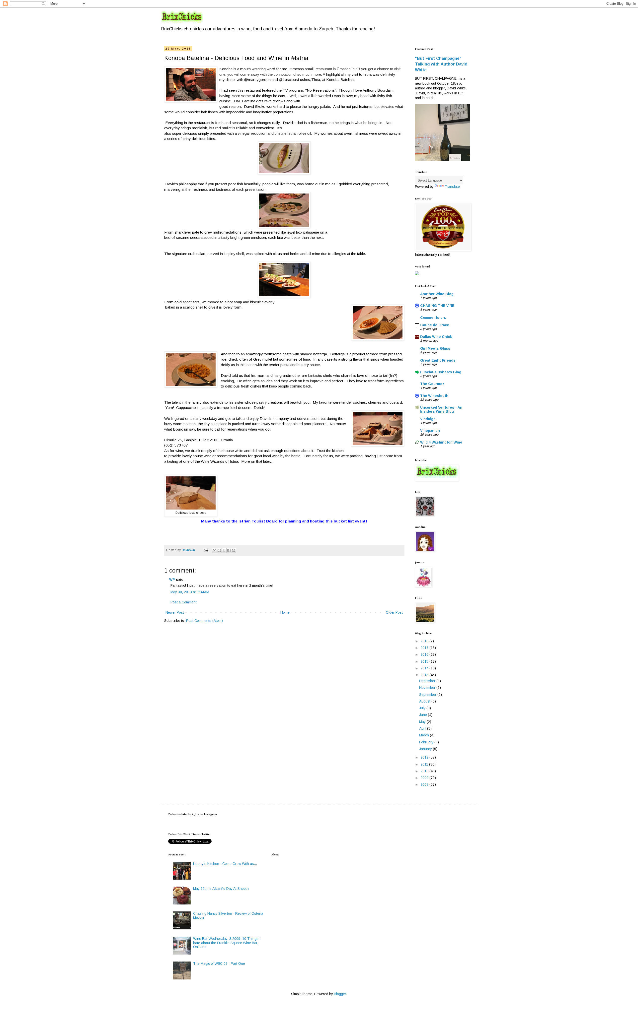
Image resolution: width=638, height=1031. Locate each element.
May (423, 722)
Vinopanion (430, 431)
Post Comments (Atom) (204, 621)
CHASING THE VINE (437, 306)
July (422, 708)
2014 (424, 668)
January (426, 749)
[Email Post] (205, 550)
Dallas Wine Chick (436, 337)
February (426, 742)
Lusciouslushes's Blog (440, 372)
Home (285, 612)
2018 (424, 641)
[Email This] (214, 550)
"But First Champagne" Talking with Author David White (441, 64)
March (424, 735)
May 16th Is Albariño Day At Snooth (221, 889)
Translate (452, 187)
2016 (424, 654)
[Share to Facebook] (228, 550)
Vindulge (428, 419)
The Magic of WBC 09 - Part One (219, 964)
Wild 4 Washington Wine (441, 442)
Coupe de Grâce (434, 325)
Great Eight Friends (438, 360)
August (425, 701)
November (427, 688)
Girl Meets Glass (435, 348)
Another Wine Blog (437, 294)
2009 (424, 778)
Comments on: (433, 318)
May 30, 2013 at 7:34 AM (189, 592)
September (428, 695)
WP (172, 579)
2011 (424, 764)
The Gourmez (432, 384)
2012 (424, 757)
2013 (424, 675)
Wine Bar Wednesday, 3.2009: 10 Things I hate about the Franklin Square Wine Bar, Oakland (226, 943)
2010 (424, 771)
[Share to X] (224, 550)
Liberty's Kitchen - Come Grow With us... (225, 864)
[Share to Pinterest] (233, 550)
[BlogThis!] (219, 550)
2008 (424, 784)
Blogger (340, 994)
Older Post (394, 612)
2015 (424, 661)
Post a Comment (183, 602)
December (427, 681)
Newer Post (174, 612)
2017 (424, 648)
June (423, 715)
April (423, 728)
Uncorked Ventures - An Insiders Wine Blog (441, 409)
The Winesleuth (434, 396)
